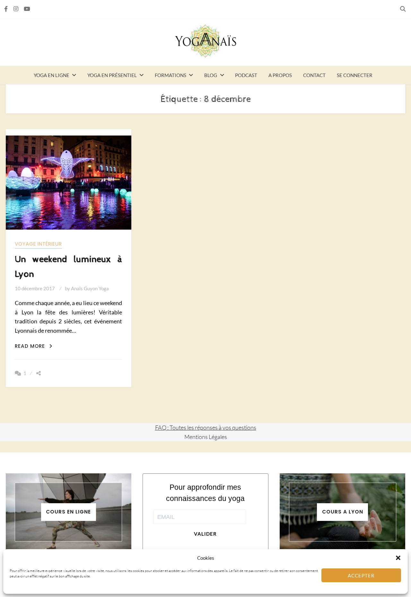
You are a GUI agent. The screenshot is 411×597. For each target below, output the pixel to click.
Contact (314, 75)
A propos (280, 75)
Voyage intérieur (38, 244)
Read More (33, 346)
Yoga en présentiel (112, 75)
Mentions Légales (205, 436)
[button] (398, 558)
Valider (205, 534)
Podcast (246, 75)
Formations (170, 75)
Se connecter (354, 75)
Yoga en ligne (51, 75)
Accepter (361, 575)
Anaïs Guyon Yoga (90, 288)
